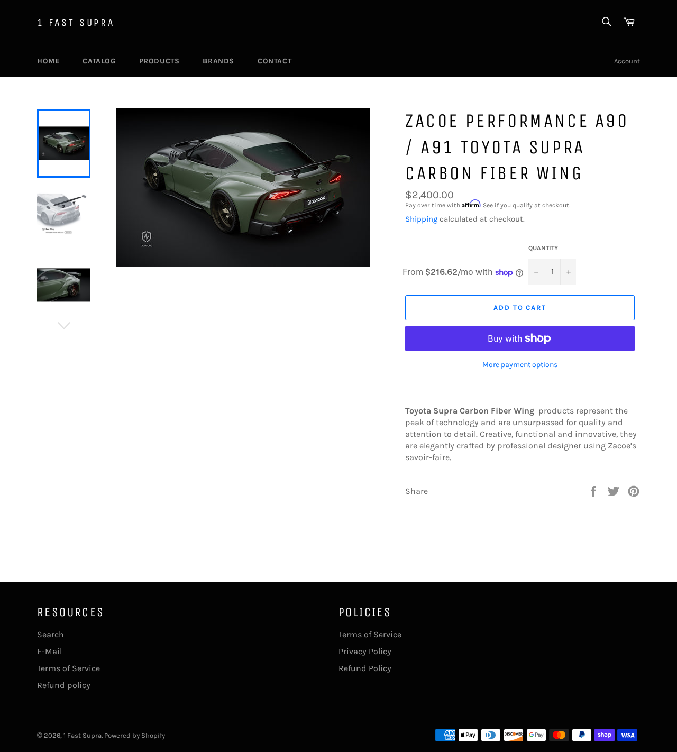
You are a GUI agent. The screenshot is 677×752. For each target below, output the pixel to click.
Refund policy (63, 685)
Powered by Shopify (134, 735)
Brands (218, 61)
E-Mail (49, 651)
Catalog (99, 61)
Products (159, 61)
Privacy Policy (364, 651)
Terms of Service (68, 668)
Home (48, 61)
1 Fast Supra (76, 22)
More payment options (519, 364)
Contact (274, 61)
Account (627, 61)
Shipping (421, 219)
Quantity (543, 248)
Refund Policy (364, 668)
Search (50, 634)
